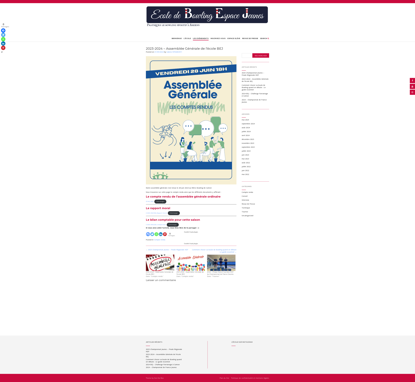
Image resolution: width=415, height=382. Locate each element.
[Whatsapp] (3, 39)
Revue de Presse (248, 204)
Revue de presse (250, 38)
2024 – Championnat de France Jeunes (161, 367)
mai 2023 (245, 159)
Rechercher (261, 56)
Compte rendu (247, 192)
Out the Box (159, 378)
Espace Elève (233, 38)
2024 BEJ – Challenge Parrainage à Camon (163, 364)
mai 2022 (245, 174)
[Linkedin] (3, 43)
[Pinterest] (3, 48)
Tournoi (245, 212)
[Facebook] (3, 30)
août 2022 (246, 163)
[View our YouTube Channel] (412, 86)
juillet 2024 (246, 131)
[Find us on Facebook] (412, 80)
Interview (245, 200)
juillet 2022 (246, 167)
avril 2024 (246, 135)
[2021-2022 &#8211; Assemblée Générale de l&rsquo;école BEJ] (190, 263)
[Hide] (2, 52)
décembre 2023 (248, 139)
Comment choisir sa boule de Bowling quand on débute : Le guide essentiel (254, 87)
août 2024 (246, 128)
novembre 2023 (248, 143)
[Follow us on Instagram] (412, 92)
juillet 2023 (246, 151)
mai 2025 (245, 120)
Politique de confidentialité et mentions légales (250, 378)
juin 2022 (245, 170)
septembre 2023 (248, 147)
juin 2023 (245, 155)
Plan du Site (224, 378)
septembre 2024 (248, 124)
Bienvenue (177, 38)
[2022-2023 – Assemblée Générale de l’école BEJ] (160, 263)
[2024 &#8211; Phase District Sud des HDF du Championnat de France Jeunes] (221, 263)
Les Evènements (201, 38)
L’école (187, 38)
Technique (246, 208)
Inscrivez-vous (218, 38)
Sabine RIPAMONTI (174, 52)
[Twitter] (3, 35)
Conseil (245, 196)
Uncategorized (247, 216)
